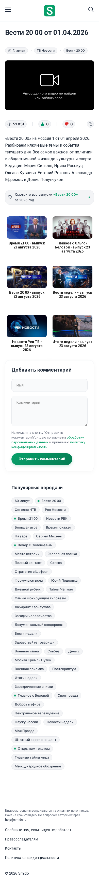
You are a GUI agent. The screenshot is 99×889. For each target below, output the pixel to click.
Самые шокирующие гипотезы (40, 598)
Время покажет (59, 527)
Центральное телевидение (37, 713)
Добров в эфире (28, 704)
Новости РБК (57, 518)
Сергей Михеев (49, 536)
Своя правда (68, 695)
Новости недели (60, 722)
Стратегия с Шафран (31, 571)
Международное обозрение (38, 766)
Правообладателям (21, 839)
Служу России (26, 722)
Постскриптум (64, 669)
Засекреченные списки (34, 687)
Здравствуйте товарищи (35, 642)
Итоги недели (26, 678)
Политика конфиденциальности (32, 858)
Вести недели (26, 633)
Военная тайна (27, 651)
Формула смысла (29, 580)
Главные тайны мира (32, 757)
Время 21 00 (28, 518)
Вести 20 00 (51, 501)
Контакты (13, 848)
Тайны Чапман (61, 589)
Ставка (56, 563)
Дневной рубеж (28, 589)
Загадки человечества (33, 616)
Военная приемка (29, 669)
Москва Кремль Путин (33, 660)
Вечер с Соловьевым (35, 545)
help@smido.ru (15, 820)
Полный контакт (28, 563)
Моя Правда (24, 731)
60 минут (22, 501)
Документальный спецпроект (39, 625)
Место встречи (27, 554)
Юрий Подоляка (64, 580)
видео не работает (55, 830)
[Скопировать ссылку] (90, 124)
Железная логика (62, 554)
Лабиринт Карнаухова (33, 607)
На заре (21, 536)
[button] (44, 124)
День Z (73, 651)
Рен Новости (55, 510)
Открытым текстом (34, 748)
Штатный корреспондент (35, 740)
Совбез (53, 651)
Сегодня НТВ (25, 510)
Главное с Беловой (33, 695)
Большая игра (26, 527)
